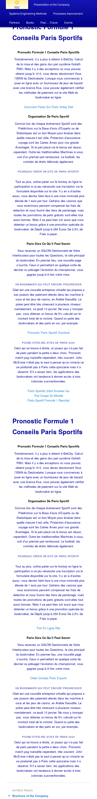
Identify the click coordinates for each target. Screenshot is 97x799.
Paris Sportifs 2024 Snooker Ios (48, 391)
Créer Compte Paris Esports (48, 678)
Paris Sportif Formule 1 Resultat (48, 400)
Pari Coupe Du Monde (48, 395)
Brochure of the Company (30, 796)
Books (30, 22)
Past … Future (49, 22)
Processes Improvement (68, 13)
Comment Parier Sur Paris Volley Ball (48, 107)
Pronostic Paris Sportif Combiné (48, 332)
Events (68, 22)
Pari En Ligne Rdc (48, 628)
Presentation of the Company (51, 4)
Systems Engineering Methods (28, 13)
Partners (14, 22)
